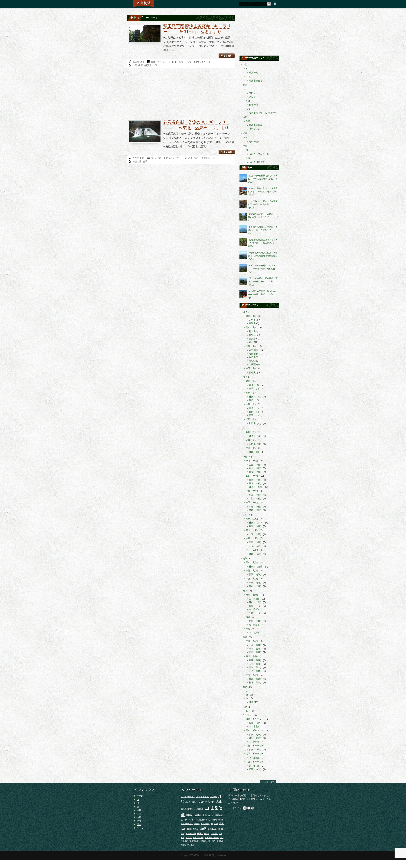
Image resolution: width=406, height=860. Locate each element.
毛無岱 (189, 829)
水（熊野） (254, 632)
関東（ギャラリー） (256, 730)
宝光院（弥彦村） (188, 809)
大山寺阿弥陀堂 (257, 162)
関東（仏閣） (252, 518)
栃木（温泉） (255, 682)
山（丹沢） (254, 598)
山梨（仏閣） (255, 546)
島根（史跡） (255, 586)
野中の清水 (254, 141)
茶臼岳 (252, 93)
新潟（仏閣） (255, 542)
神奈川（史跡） (257, 566)
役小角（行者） (188, 820)
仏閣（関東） (255, 734)
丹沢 (251, 342)
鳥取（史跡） (255, 582)
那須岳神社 (205, 841)
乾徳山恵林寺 (255, 125)
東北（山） (251, 316)
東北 (245, 64)
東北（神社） (252, 460)
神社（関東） (255, 738)
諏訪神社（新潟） (212, 838)
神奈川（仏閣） (257, 522)
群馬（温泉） (255, 679)
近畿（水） (251, 419)
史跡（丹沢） (255, 613)
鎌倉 (248, 617)
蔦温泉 (189, 837)
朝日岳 (252, 97)
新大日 (197, 824)
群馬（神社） (255, 479)
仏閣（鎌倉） (255, 621)
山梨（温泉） (255, 645)
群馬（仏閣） (255, 526)
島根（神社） (255, 506)
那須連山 (253, 335)
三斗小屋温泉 (202, 796)
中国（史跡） (252, 578)
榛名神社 (253, 104)
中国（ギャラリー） (256, 761)
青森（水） (254, 385)
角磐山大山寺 (198, 838)
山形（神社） (255, 464)
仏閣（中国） (255, 769)
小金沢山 (199, 809)
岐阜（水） (254, 408)
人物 (245, 706)
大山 (219, 801)
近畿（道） (251, 440)
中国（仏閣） (252, 550)
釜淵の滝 (137, 161)
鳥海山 (252, 323)
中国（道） (251, 448)
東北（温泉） (252, 656)
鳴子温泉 (190, 845)
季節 (245, 687)
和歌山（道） (255, 444)
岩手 (145, 161)
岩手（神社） (255, 468)
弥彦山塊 (253, 357)
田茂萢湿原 (191, 833)
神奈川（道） (255, 436)
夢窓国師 (210, 801)
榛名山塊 (253, 331)
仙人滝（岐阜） (191, 802)
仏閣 (135, 65)
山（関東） (254, 741)
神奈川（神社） (257, 487)
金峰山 (214, 841)
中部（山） (251, 346)
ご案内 (140, 796)
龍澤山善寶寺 (145, 65)
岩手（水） (193, 158)
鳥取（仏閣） (255, 554)
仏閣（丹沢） (255, 606)
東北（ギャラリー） (161, 62)
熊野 (248, 628)
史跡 (245, 558)
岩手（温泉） (255, 663)
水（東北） (206, 158)
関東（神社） (252, 475)
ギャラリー (207, 62)
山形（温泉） (255, 671)
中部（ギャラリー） (256, 745)
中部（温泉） (252, 641)
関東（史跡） (252, 562)
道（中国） (254, 765)
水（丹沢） (254, 609)
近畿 (245, 133)
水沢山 (195, 829)
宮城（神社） (255, 471)
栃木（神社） (255, 483)
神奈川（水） (255, 396)
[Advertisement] (181, 95)
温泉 (245, 637)
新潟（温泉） (255, 652)
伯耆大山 (253, 372)
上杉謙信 (213, 797)
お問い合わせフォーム (251, 799)
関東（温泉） (252, 675)
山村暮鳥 (197, 815)
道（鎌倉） (254, 624)
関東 (245, 85)
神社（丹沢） (255, 602)
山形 (155, 65)
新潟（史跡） (255, 574)
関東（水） (251, 392)
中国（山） (251, 368)
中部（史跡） (252, 570)
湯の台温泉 (212, 829)
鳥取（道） (254, 452)
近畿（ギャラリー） (256, 753)
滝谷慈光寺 (254, 129)
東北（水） (156, 158)
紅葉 (251, 702)
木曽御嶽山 (254, 350)
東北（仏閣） (252, 530)
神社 (248, 100)
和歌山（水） (255, 423)
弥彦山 (210, 815)
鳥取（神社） (255, 510)
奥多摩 (252, 338)
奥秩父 (252, 360)
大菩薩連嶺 (254, 364)
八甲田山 (253, 320)
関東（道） (251, 432)
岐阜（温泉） (255, 648)
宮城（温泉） (255, 667)
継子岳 (206, 834)
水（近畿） (254, 757)
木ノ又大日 (205, 824)
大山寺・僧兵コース (259, 154)
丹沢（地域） (252, 594)
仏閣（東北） (193, 62)
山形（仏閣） (179, 62)
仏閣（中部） (255, 749)
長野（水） (254, 411)
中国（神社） (252, 502)
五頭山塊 (253, 354)
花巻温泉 (214, 834)
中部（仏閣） (252, 538)
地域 (245, 590)
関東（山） (251, 327)
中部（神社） (252, 491)
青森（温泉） (255, 660)
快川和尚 (213, 820)
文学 (248, 710)
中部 (245, 117)
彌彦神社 (219, 815)
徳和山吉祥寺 (202, 820)
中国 (245, 146)
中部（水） (251, 404)
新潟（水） (254, 415)
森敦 (216, 824)
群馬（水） (254, 400)
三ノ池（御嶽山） (188, 797)
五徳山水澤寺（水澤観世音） (263, 113)
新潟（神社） (255, 495)
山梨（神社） (255, 498)
